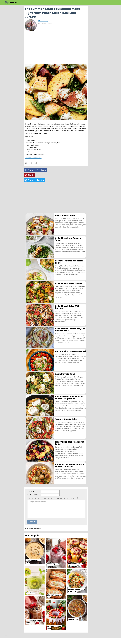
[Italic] (38, 498)
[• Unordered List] (45, 498)
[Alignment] (74, 498)
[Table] (64, 498)
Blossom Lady (43, 21)
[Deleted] (41, 498)
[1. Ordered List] (48, 498)
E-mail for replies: (32, 494)
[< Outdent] (51, 498)
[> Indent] (54, 498)
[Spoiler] (70, 498)
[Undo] (29, 498)
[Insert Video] (61, 498)
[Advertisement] (103, 34)
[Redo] (32, 498)
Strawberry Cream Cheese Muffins (75, 565)
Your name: (30, 491)
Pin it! (31, 175)
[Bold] (35, 498)
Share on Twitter (36, 180)
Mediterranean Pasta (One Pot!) (76, 590)
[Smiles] (77, 498)
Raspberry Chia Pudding (53, 565)
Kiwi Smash (30, 593)
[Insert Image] (58, 498)
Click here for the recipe (33, 158)
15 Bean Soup (73, 619)
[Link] (67, 498)
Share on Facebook (37, 170)
